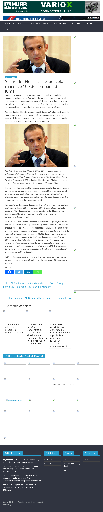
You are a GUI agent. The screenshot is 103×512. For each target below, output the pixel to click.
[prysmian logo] (15, 411)
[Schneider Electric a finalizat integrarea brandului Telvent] (14, 311)
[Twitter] (19, 272)
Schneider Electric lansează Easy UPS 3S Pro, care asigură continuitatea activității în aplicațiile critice (21, 469)
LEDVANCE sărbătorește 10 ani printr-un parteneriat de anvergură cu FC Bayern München (19, 487)
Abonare (47, 463)
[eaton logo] (88, 363)
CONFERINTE (10, 29)
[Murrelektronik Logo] (39, 400)
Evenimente (76, 24)
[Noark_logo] (88, 379)
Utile (65, 470)
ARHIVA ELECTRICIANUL (39, 24)
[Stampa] (64, 411)
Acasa (7, 24)
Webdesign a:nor (10, 504)
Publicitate (48, 459)
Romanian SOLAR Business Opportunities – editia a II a (40, 297)
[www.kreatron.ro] (15, 400)
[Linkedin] (28, 272)
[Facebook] (9, 272)
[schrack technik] (39, 411)
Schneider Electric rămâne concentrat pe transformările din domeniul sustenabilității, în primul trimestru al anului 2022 (37, 334)
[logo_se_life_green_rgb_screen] (15, 363)
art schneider (11, 77)
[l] (39, 379)
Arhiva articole (60, 24)
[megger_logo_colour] (15, 437)
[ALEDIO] (64, 400)
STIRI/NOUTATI (19, 24)
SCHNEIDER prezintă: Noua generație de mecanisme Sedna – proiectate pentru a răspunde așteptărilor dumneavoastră (60, 335)
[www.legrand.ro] (39, 363)
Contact (86, 459)
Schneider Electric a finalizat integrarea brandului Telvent (14, 328)
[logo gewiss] (64, 379)
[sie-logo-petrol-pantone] (64, 363)
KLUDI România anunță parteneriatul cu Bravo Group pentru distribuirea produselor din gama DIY (33, 285)
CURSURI (88, 24)
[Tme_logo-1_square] (88, 411)
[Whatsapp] (37, 272)
